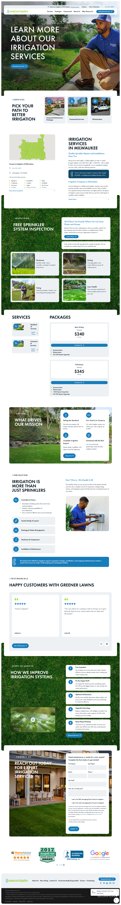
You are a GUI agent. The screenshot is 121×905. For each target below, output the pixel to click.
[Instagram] (113, 883)
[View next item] (106, 644)
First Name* (72, 764)
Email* (70, 772)
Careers (84, 7)
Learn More (70, 237)
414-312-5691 (109, 7)
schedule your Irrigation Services (91, 175)
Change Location (74, 7)
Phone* (90, 772)
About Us (68, 456)
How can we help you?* (75, 789)
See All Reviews (19, 646)
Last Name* (91, 764)
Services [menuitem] (50, 11)
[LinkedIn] (107, 883)
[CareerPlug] (110, 883)
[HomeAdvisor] (104, 883)
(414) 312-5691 (98, 814)
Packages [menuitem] (58, 11)
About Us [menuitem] (77, 11)
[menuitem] (8, 901)
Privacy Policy (83, 814)
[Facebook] (101, 883)
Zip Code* (71, 780)
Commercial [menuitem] (67, 11)
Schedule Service (104, 12)
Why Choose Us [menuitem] (87, 11)
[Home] (17, 11)
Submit (73, 829)
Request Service (73, 735)
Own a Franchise (94, 7)
